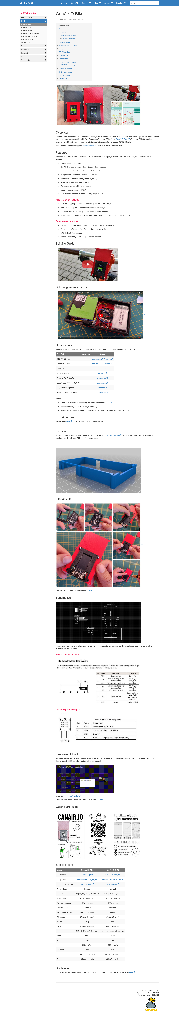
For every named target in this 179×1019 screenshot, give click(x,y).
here (68, 421)
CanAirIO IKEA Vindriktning (30, 33)
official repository (113, 435)
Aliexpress (96, 359)
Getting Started (27, 17)
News (96, 3)
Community (25, 60)
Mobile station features (68, 35)
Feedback (120, 3)
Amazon (107, 359)
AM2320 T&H (86, 884)
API (22, 56)
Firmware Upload (65, 68)
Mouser (107, 363)
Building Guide (64, 42)
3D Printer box (64, 52)
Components (64, 49)
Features (62, 32)
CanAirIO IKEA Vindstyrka (29, 36)
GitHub (73, 3)
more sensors (88, 145)
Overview (62, 29)
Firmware (25, 49)
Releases (85, 3)
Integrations (25, 53)
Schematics (63, 59)
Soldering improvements (68, 45)
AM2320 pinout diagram (69, 65)
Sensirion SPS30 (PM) (86, 879)
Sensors (24, 46)
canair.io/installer (72, 795)
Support (107, 3)
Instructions (63, 55)
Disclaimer (63, 78)
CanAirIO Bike (26, 24)
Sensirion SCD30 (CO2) (111, 879)
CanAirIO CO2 (26, 27)
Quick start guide (65, 72)
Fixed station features (68, 38)
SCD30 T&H (112, 884)
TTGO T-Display (86, 874)
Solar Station (25, 42)
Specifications (64, 75)
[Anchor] (67, 29)
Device (24, 21)
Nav (65, 3)
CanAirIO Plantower (27, 39)
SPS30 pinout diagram (68, 62)
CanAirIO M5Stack (27, 30)
